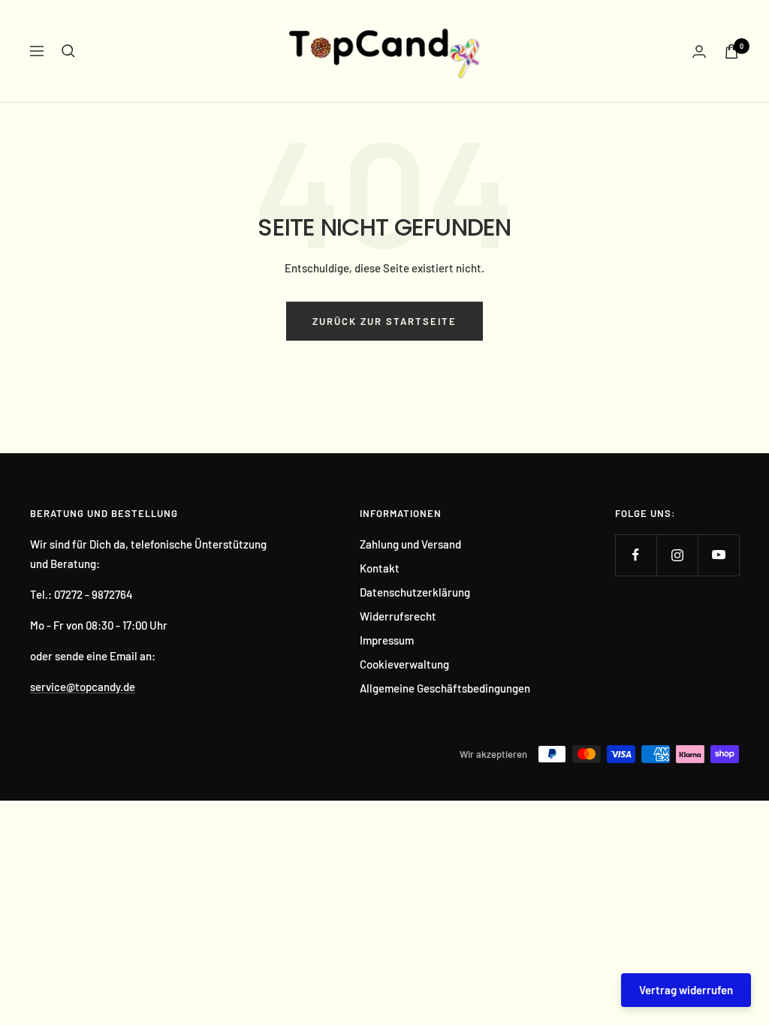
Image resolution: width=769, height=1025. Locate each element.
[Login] (699, 51)
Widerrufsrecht (398, 616)
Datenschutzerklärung (415, 592)
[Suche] (68, 51)
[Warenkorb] (731, 51)
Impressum (387, 640)
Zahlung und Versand (410, 544)
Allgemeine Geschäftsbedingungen (445, 688)
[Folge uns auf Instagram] (677, 555)
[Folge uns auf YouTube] (718, 555)
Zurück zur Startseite (384, 321)
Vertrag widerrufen (686, 989)
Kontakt (380, 568)
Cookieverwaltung (404, 664)
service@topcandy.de (82, 686)
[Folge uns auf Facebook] (635, 555)
